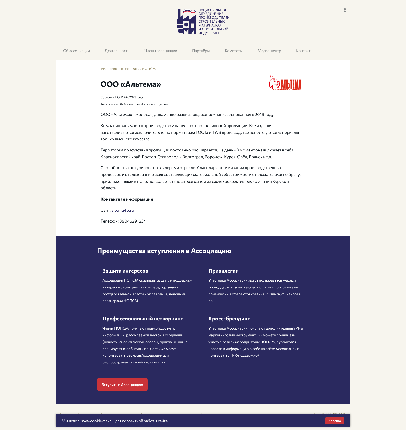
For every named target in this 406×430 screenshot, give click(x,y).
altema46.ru (122, 210)
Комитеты (234, 50)
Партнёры (201, 50)
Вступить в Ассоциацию (122, 384)
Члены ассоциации (160, 50)
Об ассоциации (76, 50)
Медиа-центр (269, 50)
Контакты (304, 50)
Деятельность (117, 50)
